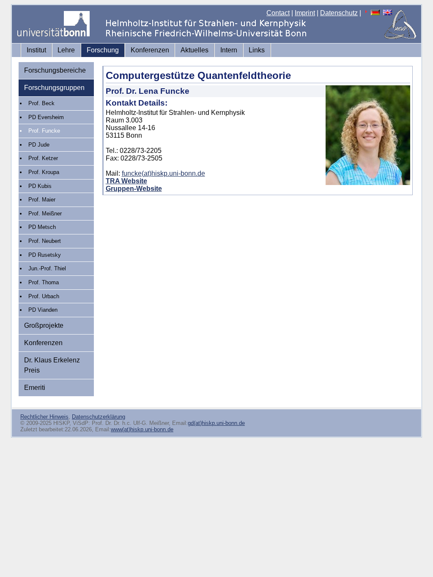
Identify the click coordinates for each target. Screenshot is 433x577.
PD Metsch (42, 227)
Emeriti (34, 387)
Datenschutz (339, 12)
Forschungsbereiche (55, 70)
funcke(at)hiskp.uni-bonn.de (163, 173)
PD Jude (38, 145)
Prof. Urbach (43, 296)
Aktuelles (194, 50)
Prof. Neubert (44, 241)
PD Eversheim (46, 117)
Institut (36, 50)
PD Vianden (43, 310)
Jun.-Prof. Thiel (47, 268)
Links (257, 50)
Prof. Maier (41, 199)
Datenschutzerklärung (98, 417)
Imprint (305, 12)
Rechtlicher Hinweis (44, 417)
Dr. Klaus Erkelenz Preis (52, 365)
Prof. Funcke (44, 131)
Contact (278, 12)
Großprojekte (43, 325)
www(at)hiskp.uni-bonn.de (142, 429)
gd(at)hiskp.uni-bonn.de (216, 423)
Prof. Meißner (45, 213)
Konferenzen (150, 50)
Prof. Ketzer (43, 158)
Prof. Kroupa (43, 172)
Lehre (66, 50)
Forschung (103, 50)
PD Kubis (40, 186)
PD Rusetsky (44, 255)
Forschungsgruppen (54, 87)
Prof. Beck (41, 103)
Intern (228, 50)
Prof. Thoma (43, 282)
